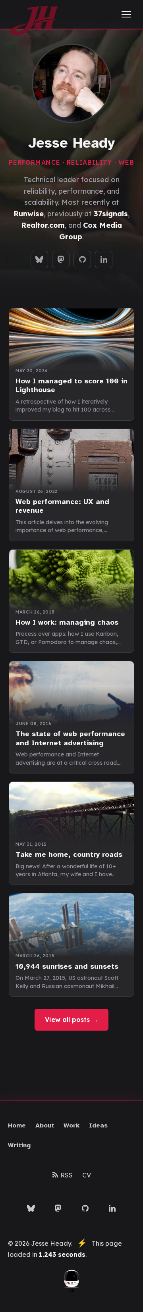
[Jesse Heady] (34, 14)
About (44, 1125)
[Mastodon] (61, 259)
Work (71, 1125)
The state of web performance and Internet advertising (70, 738)
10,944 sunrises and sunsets (66, 966)
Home (17, 1125)
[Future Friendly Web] (71, 1281)
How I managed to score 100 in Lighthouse (71, 385)
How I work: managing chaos (66, 622)
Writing (19, 1145)
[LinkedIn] (103, 259)
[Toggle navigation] (126, 14)
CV (86, 1175)
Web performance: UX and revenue (62, 506)
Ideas (98, 1125)
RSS (66, 1175)
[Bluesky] (39, 259)
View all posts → (71, 1019)
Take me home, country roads (68, 854)
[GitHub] (82, 259)
